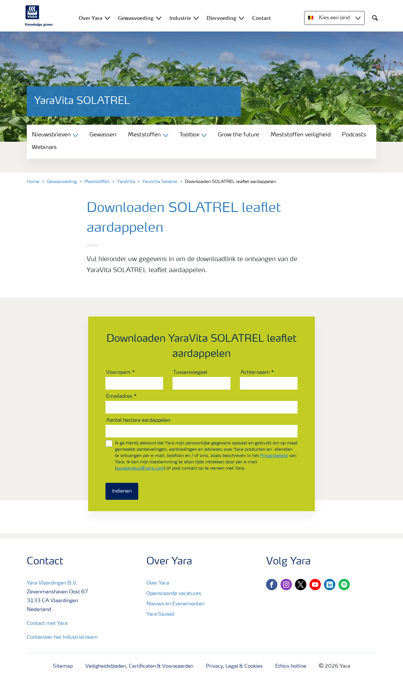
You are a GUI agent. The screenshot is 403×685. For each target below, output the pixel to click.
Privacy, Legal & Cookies (234, 666)
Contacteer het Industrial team (62, 637)
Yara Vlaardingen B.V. (52, 583)
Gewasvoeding (62, 182)
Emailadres (119, 396)
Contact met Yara (47, 623)
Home (33, 182)
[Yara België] (39, 15)
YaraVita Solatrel (159, 182)
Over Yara (157, 583)
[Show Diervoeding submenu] (241, 17)
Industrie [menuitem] (180, 18)
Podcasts (354, 135)
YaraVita (126, 182)
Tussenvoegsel (190, 372)
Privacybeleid (274, 456)
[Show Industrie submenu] (196, 17)
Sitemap (63, 666)
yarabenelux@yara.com (140, 468)
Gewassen (102, 135)
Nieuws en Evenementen (175, 604)
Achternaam (255, 372)
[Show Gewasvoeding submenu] (158, 17)
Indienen (122, 491)
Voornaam (118, 372)
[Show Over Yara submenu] (107, 17)
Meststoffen (97, 182)
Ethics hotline (290, 666)
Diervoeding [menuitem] (221, 18)
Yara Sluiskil (160, 614)
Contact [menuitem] (261, 18)
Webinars (44, 147)
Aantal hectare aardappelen (138, 420)
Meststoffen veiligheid (300, 135)
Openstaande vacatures (173, 593)
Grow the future (238, 135)
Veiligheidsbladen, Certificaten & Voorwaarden (139, 666)
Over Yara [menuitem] (90, 18)
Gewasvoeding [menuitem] (136, 18)
